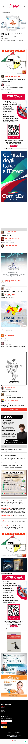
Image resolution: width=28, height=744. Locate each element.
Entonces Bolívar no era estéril (9, 391)
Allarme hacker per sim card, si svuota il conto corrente (12, 34)
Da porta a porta (10, 232)
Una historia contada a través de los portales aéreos (13, 462)
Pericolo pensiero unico (7, 297)
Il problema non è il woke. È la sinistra (11, 291)
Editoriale (17, 76)
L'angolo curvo (10, 294)
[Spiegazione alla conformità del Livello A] (4, 726)
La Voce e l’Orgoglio (11, 400)
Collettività (9, 76)
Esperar (3, 285)
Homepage (3, 707)
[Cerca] (24, 6)
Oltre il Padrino (10, 394)
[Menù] (3, 6)
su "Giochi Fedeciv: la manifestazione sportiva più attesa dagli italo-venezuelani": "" (12, 527)
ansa (25, 36)
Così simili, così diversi (12, 238)
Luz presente (4, 249)
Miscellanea (11, 36)
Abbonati (3, 706)
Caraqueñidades (10, 387)
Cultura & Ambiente (11, 343)
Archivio (2, 708)
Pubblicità (3, 711)
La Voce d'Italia (17, 732)
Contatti (2, 710)
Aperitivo (8, 329)
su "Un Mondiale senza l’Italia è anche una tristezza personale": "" (13, 521)
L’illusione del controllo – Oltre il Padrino (12, 397)
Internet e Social (6, 36)
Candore (3, 332)
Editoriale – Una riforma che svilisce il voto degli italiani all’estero (13, 80)
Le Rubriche (4, 229)
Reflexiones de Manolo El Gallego (13, 281)
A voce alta (8, 288)
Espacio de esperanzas (12, 245)
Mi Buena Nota (9, 335)
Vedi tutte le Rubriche (13, 409)
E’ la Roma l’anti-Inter (7, 235)
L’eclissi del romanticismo (8, 242)
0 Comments (5, 38)
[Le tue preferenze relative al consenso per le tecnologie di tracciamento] (25, 741)
